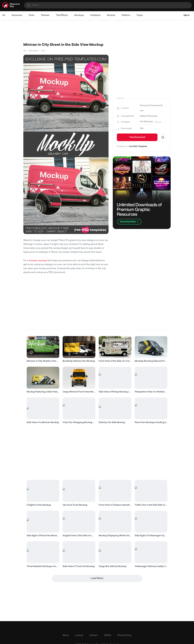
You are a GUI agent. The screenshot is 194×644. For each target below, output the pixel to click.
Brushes (111, 15)
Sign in (186, 15)
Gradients (95, 15)
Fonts (31, 15)
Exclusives (17, 15)
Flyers (140, 15)
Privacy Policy (124, 635)
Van (43, 51)
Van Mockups (146, 122)
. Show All (157, 122)
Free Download (137, 137)
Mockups (79, 15)
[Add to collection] (163, 137)
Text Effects (62, 15)
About (66, 635)
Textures (45, 15)
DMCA (107, 635)
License (79, 635)
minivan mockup (38, 261)
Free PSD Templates (138, 146)
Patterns (126, 15)
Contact (93, 635)
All (3, 15)
